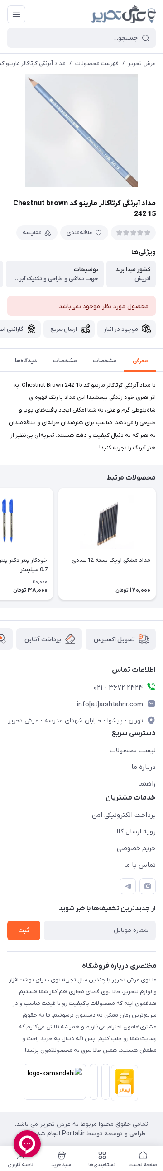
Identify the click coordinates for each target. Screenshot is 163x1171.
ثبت (23, 930)
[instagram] (147, 886)
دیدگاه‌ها (26, 361)
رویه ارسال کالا (135, 831)
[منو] (16, 14)
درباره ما (143, 767)
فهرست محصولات (97, 63)
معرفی (140, 361)
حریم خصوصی (136, 848)
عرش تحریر (142, 63)
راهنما (147, 783)
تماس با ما (140, 865)
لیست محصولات (133, 750)
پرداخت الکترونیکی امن (124, 814)
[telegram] (128, 886)
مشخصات (105, 361)
